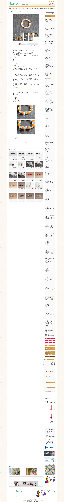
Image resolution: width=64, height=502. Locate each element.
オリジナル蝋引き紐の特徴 (51, 363)
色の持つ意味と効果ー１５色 (51, 375)
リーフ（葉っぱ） (48, 136)
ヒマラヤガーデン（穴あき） (49, 253)
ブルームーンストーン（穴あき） (50, 224)
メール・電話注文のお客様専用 (50, 335)
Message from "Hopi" (48, 57)
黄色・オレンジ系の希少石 (49, 66)
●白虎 (14, 60)
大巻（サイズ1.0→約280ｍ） (50, 83)
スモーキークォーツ (48, 286)
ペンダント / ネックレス (49, 20)
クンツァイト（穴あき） (49, 217)
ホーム (9, 11)
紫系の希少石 (47, 68)
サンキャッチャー (48, 75)
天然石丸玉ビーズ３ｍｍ (49, 91)
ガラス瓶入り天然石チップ (49, 297)
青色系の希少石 (48, 64)
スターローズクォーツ (49, 306)
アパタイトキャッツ (48, 201)
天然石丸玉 (47, 302)
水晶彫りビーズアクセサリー (15, 11)
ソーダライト (47, 272)
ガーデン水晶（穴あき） (49, 252)
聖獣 (46, 51)
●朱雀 (14, 59)
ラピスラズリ (47, 198)
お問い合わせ (52, 3)
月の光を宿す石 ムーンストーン (51, 384)
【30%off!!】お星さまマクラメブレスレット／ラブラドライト (13, 157)
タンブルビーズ (48, 127)
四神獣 (20, 11)
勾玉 (46, 172)
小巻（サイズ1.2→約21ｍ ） (49, 82)
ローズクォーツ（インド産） (49, 182)
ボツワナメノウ (48, 268)
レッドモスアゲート (48, 277)
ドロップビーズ (48, 125)
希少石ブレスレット (48, 58)
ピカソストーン (48, 278)
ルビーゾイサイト (48, 287)
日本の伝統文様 (48, 56)
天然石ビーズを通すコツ (52, 365)
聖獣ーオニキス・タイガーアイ (50, 160)
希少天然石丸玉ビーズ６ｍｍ (49, 109)
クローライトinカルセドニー (49, 289)
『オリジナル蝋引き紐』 (46, 8)
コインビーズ (47, 128)
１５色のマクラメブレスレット (50, 36)
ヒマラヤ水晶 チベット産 (49, 183)
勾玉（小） (47, 174)
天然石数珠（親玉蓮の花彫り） (50, 330)
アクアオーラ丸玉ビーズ (49, 103)
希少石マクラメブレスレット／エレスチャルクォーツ (21, 199)
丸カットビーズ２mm (49, 119)
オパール (47, 191)
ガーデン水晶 (47, 242)
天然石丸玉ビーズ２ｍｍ (49, 90)
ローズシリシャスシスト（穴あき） (50, 218)
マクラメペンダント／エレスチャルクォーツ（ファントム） (21, 167)
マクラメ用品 (47, 87)
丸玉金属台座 (47, 331)
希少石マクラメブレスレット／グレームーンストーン (13, 199)
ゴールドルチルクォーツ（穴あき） (50, 251)
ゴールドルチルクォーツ (49, 59)
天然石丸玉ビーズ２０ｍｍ (49, 101)
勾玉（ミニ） (47, 175)
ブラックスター (48, 206)
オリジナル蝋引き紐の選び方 (51, 364)
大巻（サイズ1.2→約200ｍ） (50, 84)
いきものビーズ (48, 137)
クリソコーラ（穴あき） (49, 236)
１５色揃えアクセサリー (49, 34)
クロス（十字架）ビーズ (49, 133)
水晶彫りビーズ (48, 148)
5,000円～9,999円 (16, 138)
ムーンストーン (48, 192)
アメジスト (47, 307)
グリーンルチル (48, 263)
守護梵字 (47, 152)
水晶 (46, 260)
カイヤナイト (47, 200)
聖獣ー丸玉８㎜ (48, 149)
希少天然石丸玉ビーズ (48, 108)
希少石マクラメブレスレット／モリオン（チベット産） (13, 188)
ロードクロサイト (48, 188)
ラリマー (47, 197)
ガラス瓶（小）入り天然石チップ (50, 299)
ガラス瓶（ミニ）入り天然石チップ (50, 298)
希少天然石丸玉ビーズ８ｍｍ (49, 110)
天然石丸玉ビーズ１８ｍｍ (49, 100)
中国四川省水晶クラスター (49, 323)
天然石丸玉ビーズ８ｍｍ (49, 94)
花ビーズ (47, 135)
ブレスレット (15, 137)
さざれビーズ (47, 132)
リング (47, 22)
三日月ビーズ (47, 134)
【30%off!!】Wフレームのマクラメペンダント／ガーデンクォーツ (38, 188)
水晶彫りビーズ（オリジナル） (50, 142)
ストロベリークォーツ (49, 261)
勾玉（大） (47, 173)
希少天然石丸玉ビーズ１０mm (50, 111)
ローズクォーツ (48, 262)
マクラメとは (53, 362)
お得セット (47, 85)
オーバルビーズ (48, 126)
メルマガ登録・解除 (24, 500)
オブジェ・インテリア (48, 73)
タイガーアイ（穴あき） (49, 237)
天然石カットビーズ (48, 118)
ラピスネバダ (47, 290)
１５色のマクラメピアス (49, 37)
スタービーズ (47, 124)
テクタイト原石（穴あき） (49, 235)
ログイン (50, 3)
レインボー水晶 (48, 245)
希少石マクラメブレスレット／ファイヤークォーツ (21, 188)
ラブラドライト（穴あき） (49, 226)
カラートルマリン (48, 190)
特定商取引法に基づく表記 (36, 500)
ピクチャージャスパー (49, 281)
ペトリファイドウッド (49, 279)
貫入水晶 (47, 243)
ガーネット (47, 189)
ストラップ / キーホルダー (49, 48)
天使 (46, 159)
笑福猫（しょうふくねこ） (49, 167)
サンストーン (47, 199)
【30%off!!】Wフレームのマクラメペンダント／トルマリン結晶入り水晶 (30, 189)
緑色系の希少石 (48, 65)
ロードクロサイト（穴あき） (49, 219)
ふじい (15, 139)
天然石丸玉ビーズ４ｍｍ (49, 92)
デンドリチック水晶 (48, 244)
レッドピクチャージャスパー (49, 280)
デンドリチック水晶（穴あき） (50, 254)
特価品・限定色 (48, 86)
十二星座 (47, 157)
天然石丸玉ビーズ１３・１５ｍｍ (50, 102)
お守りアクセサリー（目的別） (50, 41)
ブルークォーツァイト (49, 271)
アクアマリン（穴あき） (49, 225)
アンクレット (47, 27)
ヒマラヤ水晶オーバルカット (49, 181)
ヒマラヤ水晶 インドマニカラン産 (50, 180)
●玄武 (14, 61)
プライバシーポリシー (29, 500)
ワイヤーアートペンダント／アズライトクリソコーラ (30, 167)
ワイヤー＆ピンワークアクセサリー (50, 28)
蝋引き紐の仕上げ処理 (52, 366)
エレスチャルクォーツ (49, 250)
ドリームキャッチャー (49, 76)
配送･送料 (35, 499)
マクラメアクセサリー (48, 19)
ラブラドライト (48, 270)
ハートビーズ (47, 123)
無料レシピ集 (53, 370)
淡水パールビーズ (48, 141)
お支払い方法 (31, 499)
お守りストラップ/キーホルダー (50, 43)
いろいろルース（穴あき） (49, 207)
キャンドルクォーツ (48, 322)
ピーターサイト (48, 288)
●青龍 (14, 58)
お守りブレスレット (48, 42)
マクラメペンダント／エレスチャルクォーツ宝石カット (13, 167)
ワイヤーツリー (48, 74)
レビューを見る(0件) (33, 45)
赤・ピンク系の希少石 (49, 67)
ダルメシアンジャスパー (49, 269)
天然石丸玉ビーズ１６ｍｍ (49, 99)
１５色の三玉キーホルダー (49, 35)
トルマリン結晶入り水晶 (49, 249)
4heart (47, 165)
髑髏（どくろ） (48, 166)
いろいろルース (48, 179)
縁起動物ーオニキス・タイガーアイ (50, 161)
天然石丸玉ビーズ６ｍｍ (49, 93)
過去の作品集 (47, 334)
